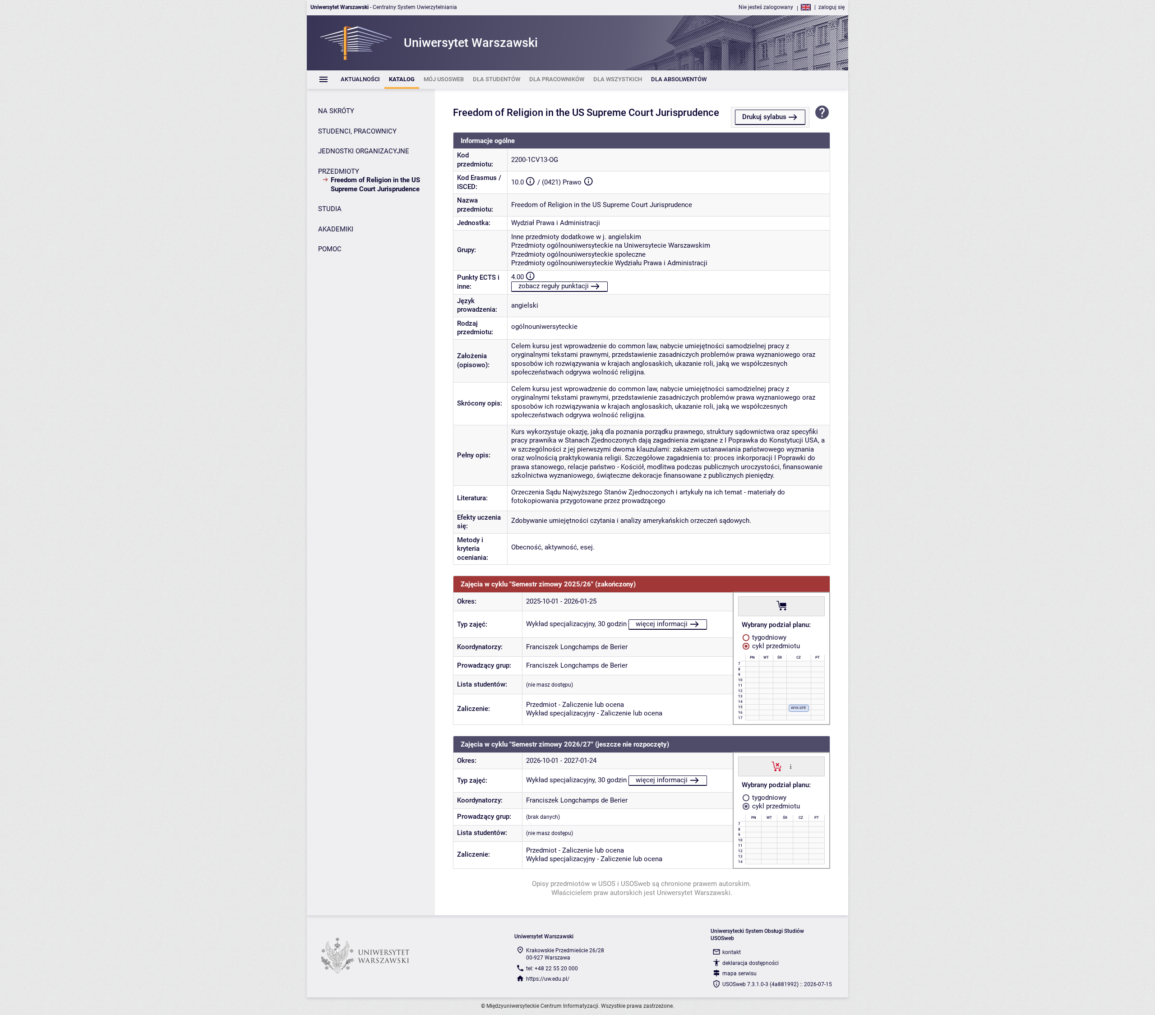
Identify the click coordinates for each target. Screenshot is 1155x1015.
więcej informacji (662, 624)
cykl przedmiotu (775, 646)
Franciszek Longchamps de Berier (577, 647)
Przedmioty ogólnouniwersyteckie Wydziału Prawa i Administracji (609, 263)
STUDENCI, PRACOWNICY (357, 131)
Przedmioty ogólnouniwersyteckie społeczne (578, 254)
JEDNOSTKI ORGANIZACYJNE (363, 151)
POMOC (330, 249)
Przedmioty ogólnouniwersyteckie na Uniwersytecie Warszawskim (610, 245)
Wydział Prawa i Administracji (555, 223)
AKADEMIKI (335, 229)
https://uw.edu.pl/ (547, 979)
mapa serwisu (739, 973)
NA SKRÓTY (336, 111)
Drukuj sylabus (764, 117)
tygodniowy (768, 637)
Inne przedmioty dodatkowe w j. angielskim (576, 237)
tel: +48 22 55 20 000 (552, 968)
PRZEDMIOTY (338, 171)
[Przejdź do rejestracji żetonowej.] (781, 606)
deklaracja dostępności (750, 963)
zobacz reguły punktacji (553, 286)
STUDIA (330, 209)
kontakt (731, 952)
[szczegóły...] (790, 766)
